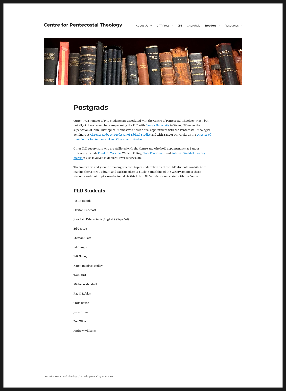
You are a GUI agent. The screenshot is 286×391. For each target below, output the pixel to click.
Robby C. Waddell (182, 153)
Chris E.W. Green (153, 153)
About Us (142, 25)
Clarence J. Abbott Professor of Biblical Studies (120, 134)
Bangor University (157, 125)
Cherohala (193, 25)
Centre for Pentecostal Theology (83, 25)
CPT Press (163, 25)
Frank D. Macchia (109, 153)
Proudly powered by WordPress (96, 376)
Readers (210, 25)
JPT (180, 25)
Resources (232, 25)
